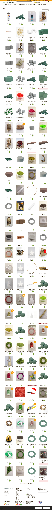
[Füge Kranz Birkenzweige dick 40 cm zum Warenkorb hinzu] (10, 432)
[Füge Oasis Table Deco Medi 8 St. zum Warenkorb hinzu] (34, 88)
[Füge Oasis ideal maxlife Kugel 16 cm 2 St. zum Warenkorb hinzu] (45, 385)
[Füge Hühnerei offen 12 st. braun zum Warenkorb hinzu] (10, 152)
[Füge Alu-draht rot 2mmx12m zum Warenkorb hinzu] (10, 307)
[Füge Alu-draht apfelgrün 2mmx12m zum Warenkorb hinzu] (21, 464)
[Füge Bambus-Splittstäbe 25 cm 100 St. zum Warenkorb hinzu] (10, 369)
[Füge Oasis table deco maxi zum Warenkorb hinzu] (10, 104)
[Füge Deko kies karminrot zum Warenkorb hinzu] (33, 120)
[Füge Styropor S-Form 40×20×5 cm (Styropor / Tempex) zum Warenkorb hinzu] (32, 40)
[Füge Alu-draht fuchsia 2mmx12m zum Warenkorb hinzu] (21, 385)
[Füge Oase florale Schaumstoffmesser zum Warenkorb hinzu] (33, 292)
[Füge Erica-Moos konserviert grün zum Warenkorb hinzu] (10, 481)
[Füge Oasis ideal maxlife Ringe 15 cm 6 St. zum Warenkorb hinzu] (33, 447)
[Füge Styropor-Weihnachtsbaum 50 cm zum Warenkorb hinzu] (10, 292)
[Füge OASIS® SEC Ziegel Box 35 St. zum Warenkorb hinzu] (11, 72)
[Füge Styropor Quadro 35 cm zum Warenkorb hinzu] (44, 230)
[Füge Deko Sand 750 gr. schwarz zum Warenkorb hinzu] (21, 447)
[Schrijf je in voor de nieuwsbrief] (47, 491)
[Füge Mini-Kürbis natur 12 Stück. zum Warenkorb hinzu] (10, 447)
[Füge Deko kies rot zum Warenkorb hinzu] (21, 104)
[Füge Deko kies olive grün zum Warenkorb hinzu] (33, 167)
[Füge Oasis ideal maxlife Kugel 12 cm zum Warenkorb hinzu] (22, 338)
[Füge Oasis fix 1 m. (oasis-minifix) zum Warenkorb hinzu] (21, 432)
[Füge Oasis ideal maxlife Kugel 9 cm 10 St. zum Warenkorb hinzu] (22, 323)
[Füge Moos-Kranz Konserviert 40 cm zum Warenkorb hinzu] (44, 369)
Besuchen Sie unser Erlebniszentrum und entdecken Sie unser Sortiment (31, 497)
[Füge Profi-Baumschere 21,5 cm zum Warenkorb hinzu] (33, 400)
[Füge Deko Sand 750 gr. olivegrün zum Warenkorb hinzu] (10, 338)
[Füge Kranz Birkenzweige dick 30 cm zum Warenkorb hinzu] (44, 416)
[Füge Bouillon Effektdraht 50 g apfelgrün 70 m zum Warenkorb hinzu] (22, 416)
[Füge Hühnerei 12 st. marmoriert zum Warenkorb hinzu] (44, 167)
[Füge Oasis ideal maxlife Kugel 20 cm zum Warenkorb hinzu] (10, 416)
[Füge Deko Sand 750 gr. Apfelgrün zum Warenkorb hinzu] (44, 307)
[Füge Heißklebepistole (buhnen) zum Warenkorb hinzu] (21, 214)
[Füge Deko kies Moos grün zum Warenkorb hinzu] (21, 183)
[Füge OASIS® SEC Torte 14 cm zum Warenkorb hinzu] (22, 167)
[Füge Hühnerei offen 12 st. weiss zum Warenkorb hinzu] (10, 136)
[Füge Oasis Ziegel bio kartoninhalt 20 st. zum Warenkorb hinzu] (21, 245)
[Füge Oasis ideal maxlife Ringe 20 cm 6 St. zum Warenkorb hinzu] (34, 464)
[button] (47, 0)
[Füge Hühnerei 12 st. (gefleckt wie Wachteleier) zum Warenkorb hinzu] (10, 230)
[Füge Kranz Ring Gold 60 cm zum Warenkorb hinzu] (32, 276)
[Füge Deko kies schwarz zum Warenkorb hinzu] (10, 245)
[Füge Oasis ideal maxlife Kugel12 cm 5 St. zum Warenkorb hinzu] (45, 354)
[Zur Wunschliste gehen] (46, 2)
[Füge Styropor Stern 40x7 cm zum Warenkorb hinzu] (21, 292)
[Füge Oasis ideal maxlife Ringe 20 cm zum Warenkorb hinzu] (45, 447)
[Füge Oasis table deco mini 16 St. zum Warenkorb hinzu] (45, 56)
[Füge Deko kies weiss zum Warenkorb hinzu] (21, 481)
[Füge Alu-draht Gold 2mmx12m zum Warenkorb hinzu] (32, 183)
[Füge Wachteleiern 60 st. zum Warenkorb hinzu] (45, 260)
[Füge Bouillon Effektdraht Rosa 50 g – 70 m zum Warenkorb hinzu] (33, 432)
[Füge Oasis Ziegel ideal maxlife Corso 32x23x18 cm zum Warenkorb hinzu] (10, 88)
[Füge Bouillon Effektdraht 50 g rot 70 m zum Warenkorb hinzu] (33, 354)
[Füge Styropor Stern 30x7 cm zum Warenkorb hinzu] (21, 276)
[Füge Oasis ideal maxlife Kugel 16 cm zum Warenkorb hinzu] (33, 369)
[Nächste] (27, 483)
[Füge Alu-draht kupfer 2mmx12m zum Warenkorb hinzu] (10, 260)
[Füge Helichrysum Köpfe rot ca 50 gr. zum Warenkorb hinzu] (21, 152)
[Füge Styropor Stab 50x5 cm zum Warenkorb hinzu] (32, 214)
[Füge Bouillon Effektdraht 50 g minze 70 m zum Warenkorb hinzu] (10, 400)
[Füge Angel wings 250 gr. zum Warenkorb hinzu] (21, 40)
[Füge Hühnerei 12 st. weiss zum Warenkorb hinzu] (21, 56)
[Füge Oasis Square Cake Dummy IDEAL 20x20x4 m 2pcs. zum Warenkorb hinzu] (44, 104)
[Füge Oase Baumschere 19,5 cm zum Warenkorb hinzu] (34, 416)
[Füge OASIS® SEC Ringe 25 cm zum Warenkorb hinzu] (33, 230)
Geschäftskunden (44, 0)
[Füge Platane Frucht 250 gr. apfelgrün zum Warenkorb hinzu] (21, 369)
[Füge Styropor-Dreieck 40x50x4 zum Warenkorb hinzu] (32, 307)
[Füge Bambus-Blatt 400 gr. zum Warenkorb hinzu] (21, 72)
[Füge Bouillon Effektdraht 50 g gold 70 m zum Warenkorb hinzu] (10, 323)
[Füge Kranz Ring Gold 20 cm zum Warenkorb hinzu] (32, 199)
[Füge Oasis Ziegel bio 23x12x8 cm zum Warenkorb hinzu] (21, 230)
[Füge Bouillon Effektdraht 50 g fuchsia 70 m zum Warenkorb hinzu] (10, 385)
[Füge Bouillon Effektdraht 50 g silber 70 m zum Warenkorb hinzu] (22, 307)
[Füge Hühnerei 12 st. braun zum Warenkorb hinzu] (44, 25)
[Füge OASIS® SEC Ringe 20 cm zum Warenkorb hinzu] (10, 214)
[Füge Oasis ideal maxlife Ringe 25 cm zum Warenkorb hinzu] (33, 481)
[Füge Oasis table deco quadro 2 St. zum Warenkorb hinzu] (11, 199)
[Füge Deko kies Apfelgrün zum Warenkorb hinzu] (44, 136)
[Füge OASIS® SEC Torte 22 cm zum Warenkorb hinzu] (45, 183)
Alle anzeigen (30, 483)
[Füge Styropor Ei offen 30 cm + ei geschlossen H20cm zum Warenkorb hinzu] (10, 276)
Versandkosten (39, 0)
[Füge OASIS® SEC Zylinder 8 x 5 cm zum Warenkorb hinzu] (33, 136)
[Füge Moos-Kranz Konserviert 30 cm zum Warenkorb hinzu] (10, 354)
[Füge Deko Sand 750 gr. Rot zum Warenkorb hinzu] (21, 400)
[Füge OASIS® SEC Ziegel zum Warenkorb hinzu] (10, 56)
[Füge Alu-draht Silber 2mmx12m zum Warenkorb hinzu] (32, 56)
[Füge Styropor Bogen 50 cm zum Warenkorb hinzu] (10, 40)
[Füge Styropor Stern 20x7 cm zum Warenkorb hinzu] (32, 260)
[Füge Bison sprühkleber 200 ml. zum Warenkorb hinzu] (33, 25)
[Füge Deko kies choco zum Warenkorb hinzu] (44, 214)
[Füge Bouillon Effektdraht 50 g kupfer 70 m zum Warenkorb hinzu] (45, 338)
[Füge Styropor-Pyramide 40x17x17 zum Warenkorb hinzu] (32, 323)
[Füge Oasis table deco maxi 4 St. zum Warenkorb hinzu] (45, 120)
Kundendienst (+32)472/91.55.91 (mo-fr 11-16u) (32, 0)
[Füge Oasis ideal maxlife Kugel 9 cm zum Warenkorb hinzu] (45, 292)
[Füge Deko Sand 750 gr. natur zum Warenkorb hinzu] (33, 245)
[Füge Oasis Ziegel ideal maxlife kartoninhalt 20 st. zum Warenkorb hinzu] (10, 120)
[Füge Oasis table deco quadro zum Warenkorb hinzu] (10, 167)
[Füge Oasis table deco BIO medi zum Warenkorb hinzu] (44, 152)
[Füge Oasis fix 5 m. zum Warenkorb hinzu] (10, 464)
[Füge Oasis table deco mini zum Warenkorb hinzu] (22, 25)
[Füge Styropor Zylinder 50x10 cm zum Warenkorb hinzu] (21, 199)
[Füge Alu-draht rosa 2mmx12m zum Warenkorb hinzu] (32, 338)
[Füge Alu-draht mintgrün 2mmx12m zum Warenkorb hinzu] (44, 400)
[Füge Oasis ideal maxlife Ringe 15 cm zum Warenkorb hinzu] (45, 432)
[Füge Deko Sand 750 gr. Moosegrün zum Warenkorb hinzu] (21, 354)
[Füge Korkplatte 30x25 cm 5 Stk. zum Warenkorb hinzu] (21, 260)
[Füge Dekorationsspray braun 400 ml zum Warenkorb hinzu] (10, 25)
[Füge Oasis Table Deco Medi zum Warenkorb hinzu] (45, 72)
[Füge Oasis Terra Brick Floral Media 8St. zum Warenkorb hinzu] (44, 276)
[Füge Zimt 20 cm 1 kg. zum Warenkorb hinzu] (22, 136)
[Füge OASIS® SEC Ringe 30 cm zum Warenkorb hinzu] (45, 245)
